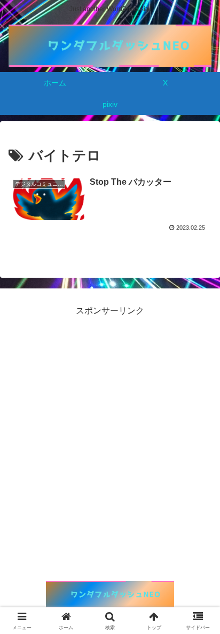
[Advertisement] (110, 429)
